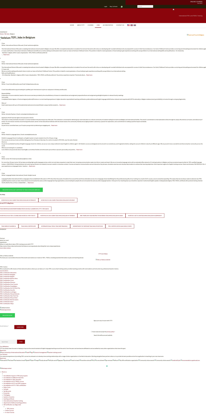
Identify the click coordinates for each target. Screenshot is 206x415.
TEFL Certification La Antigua (8, 292)
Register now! (7, 315)
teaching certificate (28, 226)
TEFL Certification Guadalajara (8, 286)
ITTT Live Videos (103, 254)
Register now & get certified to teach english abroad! (21, 190)
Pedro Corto (7, 387)
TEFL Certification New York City (9, 296)
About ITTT (80, 25)
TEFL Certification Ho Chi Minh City (10, 288)
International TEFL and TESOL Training (190, 15)
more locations (4, 270)
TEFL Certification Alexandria (8, 272)
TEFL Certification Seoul (6, 301)
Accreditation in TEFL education (12, 379)
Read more (6, 54)
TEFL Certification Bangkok (7, 274)
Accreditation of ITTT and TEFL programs (15, 383)
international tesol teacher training (54, 226)
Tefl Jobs (6, 34)
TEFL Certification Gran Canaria (9, 284)
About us (4, 372)
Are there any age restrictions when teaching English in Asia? (101, 215)
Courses (90, 25)
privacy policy (110, 331)
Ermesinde (6, 393)
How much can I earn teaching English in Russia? (58, 200)
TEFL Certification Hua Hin (7, 290)
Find (21, 341)
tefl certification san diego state (120, 226)
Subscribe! (20, 327)
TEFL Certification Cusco (7, 280)
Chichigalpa (7, 395)
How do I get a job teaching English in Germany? (145, 215)
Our (4, 346)
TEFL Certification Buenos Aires (9, 278)
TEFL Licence (10, 408)
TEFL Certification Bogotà (7, 276)
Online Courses (196, 1)
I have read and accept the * (103, 331)
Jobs (98, 25)
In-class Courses (9, 412)
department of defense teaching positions (88, 226)
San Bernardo (7, 391)
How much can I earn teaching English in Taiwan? (57, 215)
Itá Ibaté (6, 389)
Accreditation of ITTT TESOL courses (14, 381)
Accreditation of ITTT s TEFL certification (15, 385)
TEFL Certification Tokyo (7, 303)
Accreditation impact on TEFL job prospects (16, 375)
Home (72, 25)
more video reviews (5, 248)
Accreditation (108, 25)
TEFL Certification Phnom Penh (8, 297)
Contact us (120, 25)
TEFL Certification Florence (7, 282)
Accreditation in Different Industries (14, 377)
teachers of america (9, 397)
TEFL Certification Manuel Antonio (9, 294)
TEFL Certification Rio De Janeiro (9, 299)
